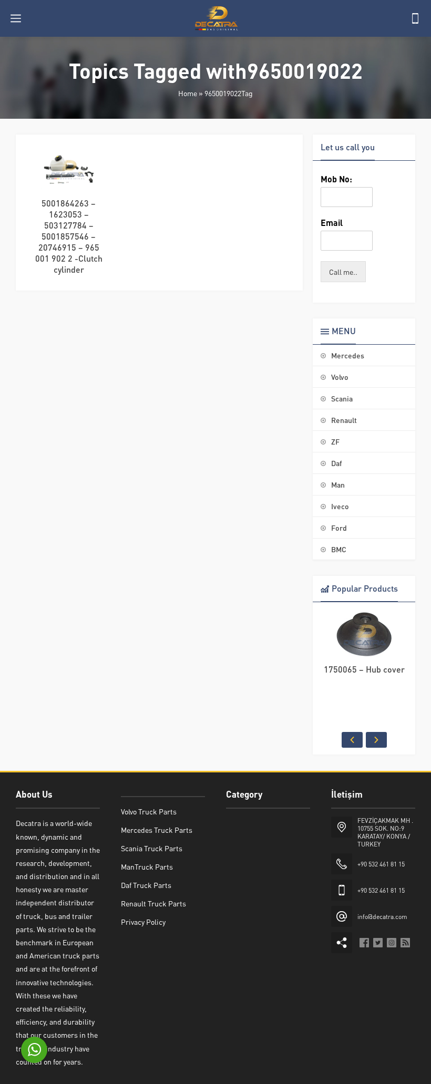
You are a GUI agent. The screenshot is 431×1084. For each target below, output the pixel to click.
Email (332, 223)
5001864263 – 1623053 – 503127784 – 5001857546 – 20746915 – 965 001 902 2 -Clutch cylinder (68, 236)
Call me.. (343, 271)
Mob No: (336, 179)
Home (187, 93)
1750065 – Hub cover (364, 669)
